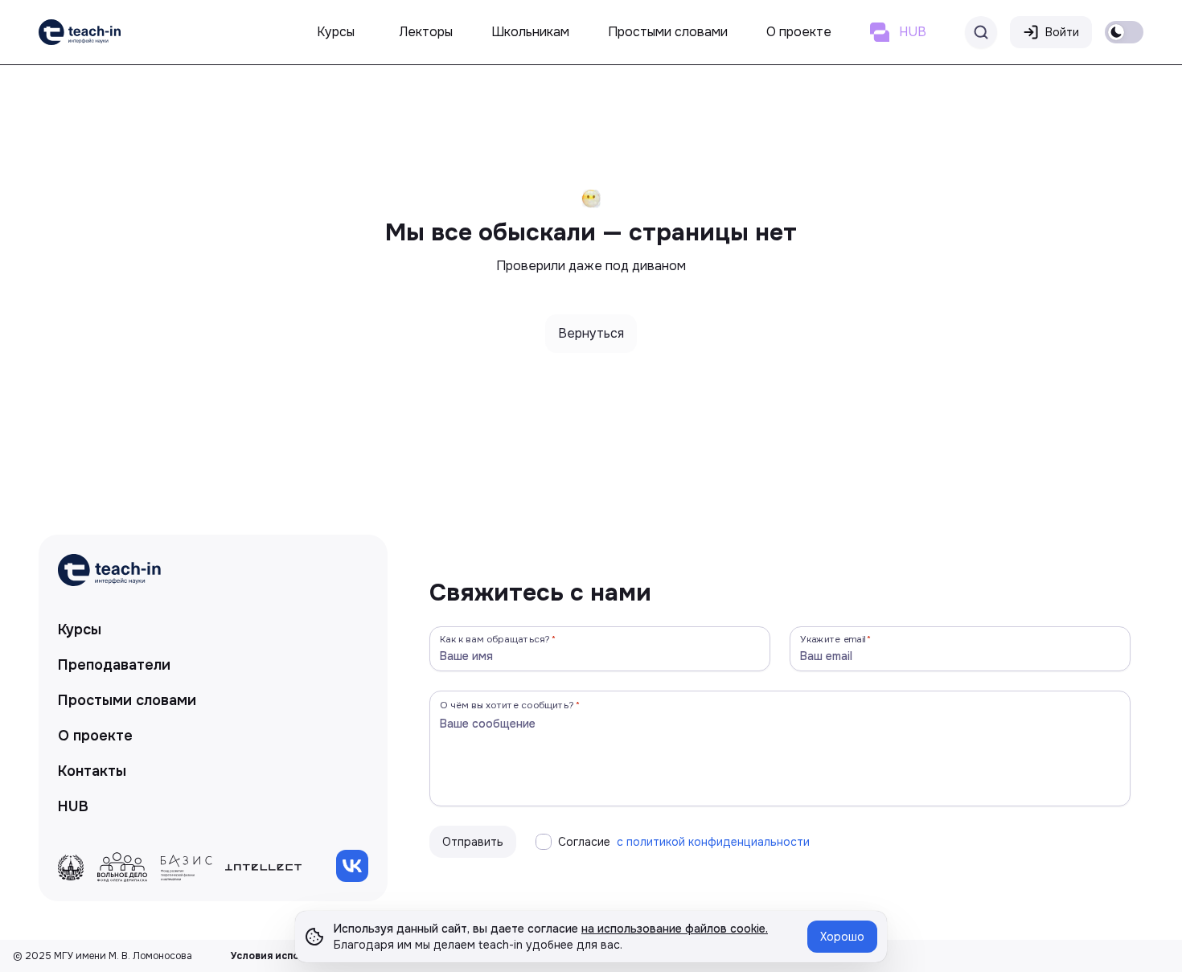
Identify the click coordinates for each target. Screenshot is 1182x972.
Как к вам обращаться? (495, 639)
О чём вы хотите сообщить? (507, 705)
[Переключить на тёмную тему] (1124, 32)
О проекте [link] (95, 735)
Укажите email (833, 639)
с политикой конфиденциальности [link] (713, 842)
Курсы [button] (336, 31)
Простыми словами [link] (127, 700)
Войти (1062, 32)
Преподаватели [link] (114, 665)
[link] (80, 32)
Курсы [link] (79, 629)
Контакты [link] (92, 771)
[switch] (1124, 32)
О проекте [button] (798, 31)
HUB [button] (912, 31)
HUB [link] (73, 806)
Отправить (472, 842)
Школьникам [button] (530, 31)
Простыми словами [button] (668, 31)
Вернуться (591, 333)
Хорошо (842, 936)
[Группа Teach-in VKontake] (352, 866)
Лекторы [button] (426, 31)
